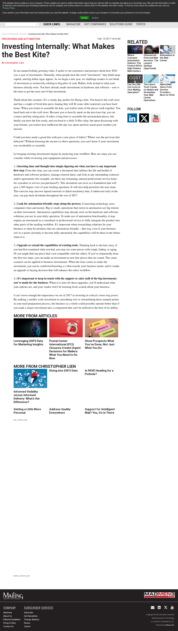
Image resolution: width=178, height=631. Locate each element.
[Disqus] (67, 461)
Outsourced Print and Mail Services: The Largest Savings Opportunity (151, 62)
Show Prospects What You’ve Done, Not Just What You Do (99, 344)
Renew (27, 623)
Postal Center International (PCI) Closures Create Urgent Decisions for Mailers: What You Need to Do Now (65, 349)
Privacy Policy (8, 8)
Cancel (27, 626)
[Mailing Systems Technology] (13, 595)
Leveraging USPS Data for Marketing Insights (28, 342)
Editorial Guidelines (11, 619)
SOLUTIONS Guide (121, 24)
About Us (7, 616)
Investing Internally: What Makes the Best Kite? (58, 50)
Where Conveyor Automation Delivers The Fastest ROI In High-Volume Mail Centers (134, 63)
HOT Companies (95, 24)
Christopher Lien (14, 62)
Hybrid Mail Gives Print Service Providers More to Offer (167, 89)
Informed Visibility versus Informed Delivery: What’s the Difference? (27, 397)
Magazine (73, 24)
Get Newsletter (31, 616)
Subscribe (28, 612)
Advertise (7, 612)
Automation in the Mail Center (167, 58)
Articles (47, 315)
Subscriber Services (38, 608)
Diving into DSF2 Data (63, 370)
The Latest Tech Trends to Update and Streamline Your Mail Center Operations (151, 92)
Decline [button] (95, 17)
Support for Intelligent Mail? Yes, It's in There (100, 411)
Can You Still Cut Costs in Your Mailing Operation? (133, 88)
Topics (140, 24)
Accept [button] (84, 17)
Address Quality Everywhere (60, 411)
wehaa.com (169, 625)
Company (9, 608)
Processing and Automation (21, 38)
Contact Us (8, 626)
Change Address (31, 619)
